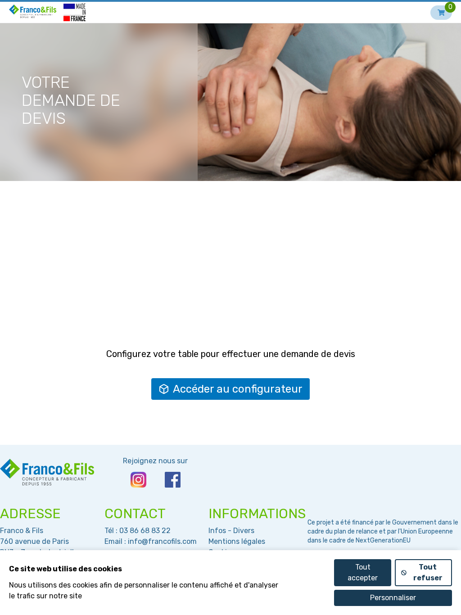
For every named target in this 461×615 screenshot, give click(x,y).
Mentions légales (236, 541)
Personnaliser (393, 597)
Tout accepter (363, 572)
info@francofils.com (162, 541)
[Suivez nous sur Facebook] (172, 479)
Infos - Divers (231, 530)
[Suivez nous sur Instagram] (138, 479)
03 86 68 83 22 (145, 530)
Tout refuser (428, 572)
